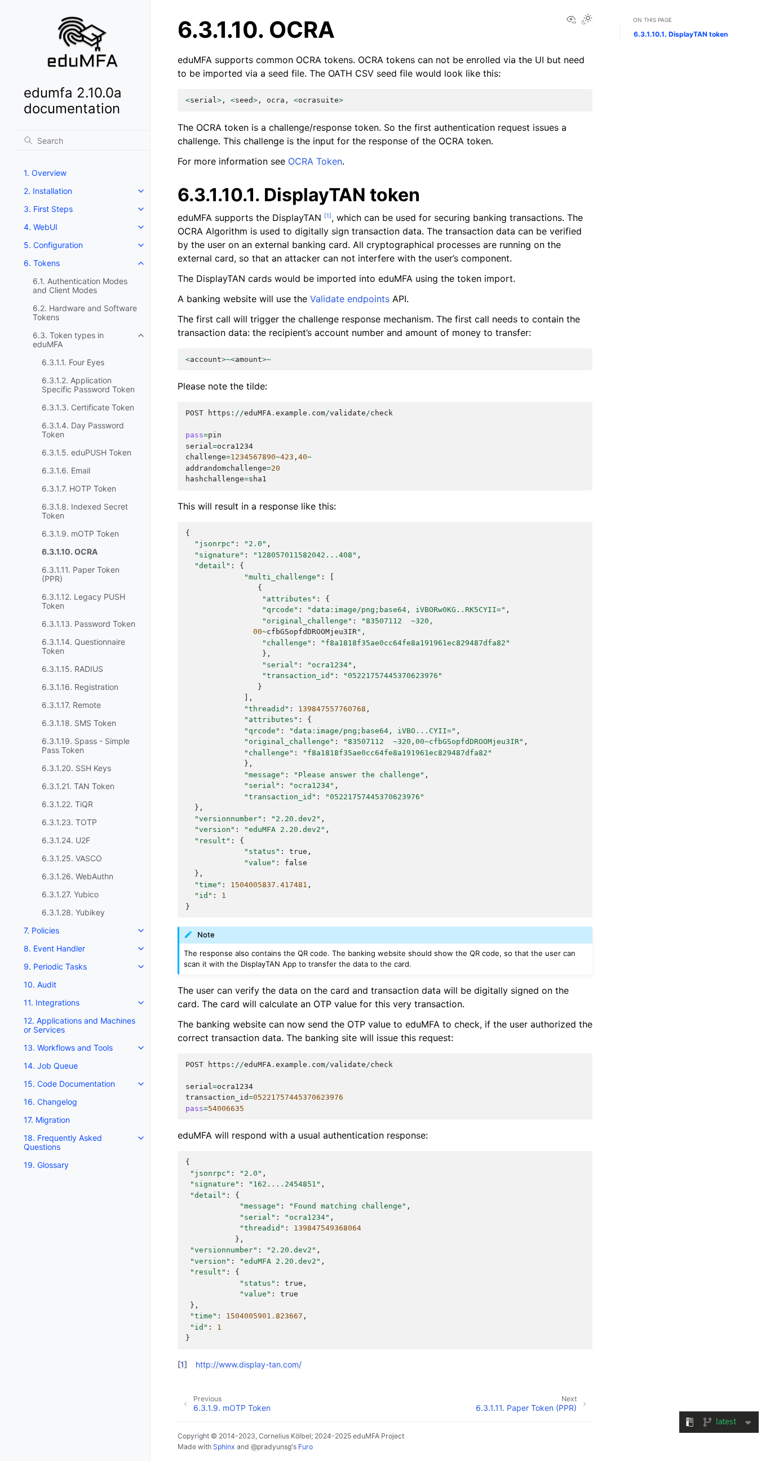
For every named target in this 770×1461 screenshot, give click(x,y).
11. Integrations (51, 1002)
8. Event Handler (54, 948)
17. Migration (47, 1119)
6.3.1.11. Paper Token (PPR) (81, 574)
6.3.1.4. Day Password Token (83, 429)
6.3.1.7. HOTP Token (79, 488)
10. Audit (40, 984)
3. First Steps (48, 209)
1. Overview (45, 173)
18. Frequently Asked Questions (63, 1142)
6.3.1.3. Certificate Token (88, 407)
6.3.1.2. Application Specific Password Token (88, 384)
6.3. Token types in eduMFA (68, 339)
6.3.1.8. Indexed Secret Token (85, 511)
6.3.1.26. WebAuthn (77, 876)
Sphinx (224, 1446)
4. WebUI (40, 227)
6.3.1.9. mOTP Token (80, 533)
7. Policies (41, 930)
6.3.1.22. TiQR (67, 804)
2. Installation (48, 191)
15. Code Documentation (69, 1083)
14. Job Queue (51, 1065)
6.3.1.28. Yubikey (73, 912)
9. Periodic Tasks (55, 966)
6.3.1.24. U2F (66, 840)
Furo (305, 1446)
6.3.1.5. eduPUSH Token (86, 452)
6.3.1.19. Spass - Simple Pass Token (86, 745)
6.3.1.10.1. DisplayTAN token (681, 34)
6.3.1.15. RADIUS (72, 669)
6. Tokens (42, 263)
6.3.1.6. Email (66, 470)
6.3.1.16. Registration (80, 687)
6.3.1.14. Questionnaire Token (83, 646)
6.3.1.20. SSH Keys (76, 768)
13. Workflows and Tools (68, 1047)
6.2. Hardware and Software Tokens (85, 312)
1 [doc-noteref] (327, 214)
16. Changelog (50, 1101)
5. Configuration (53, 245)
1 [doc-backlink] (182, 1364)
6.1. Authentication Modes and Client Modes (80, 285)
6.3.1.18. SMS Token (79, 723)
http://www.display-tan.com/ (249, 1364)
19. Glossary (46, 1165)
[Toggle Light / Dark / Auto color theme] (586, 20)
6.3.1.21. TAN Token (78, 786)
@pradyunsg (271, 1446)
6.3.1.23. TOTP (69, 822)
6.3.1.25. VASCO (72, 858)
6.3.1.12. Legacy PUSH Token (83, 601)
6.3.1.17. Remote (71, 705)
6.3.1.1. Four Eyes (73, 362)
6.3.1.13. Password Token (88, 623)
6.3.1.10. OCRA (70, 551)
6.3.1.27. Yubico (70, 894)
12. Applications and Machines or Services (79, 1025)
